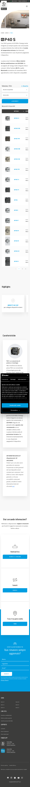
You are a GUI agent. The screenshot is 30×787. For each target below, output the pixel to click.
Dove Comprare (5, 731)
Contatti (3, 728)
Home (2, 33)
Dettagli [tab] (13, 379)
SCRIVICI (15, 590)
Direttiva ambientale (6, 715)
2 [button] (22, 268)
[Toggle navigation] (26, 6)
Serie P (2, 702)
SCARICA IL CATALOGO (15, 556)
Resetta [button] (25, 86)
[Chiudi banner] (27, 375)
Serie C (2, 705)
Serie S (7, 33)
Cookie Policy (12, 765)
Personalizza (14, 410)
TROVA (15, 624)
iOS (13, 743)
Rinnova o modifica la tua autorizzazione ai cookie (14, 769)
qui (13, 486)
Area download (5, 734)
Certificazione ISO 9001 (7, 721)
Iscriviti (6, 674)
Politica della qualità (6, 718)
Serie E (17, 705)
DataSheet (16, 101)
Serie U (2, 707)
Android (9, 743)
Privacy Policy (5, 680)
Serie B (17, 702)
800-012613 (14, 1)
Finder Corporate (22, 1)
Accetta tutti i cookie (15, 405)
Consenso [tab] (5, 379)
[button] (28, 1)
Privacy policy (4, 765)
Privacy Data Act (11, 745)
